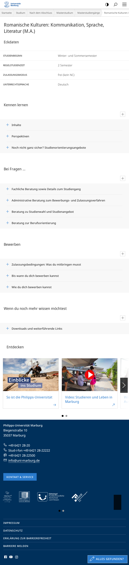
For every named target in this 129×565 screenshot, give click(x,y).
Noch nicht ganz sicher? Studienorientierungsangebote (49, 146)
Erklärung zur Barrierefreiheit (27, 538)
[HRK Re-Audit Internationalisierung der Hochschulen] (26, 496)
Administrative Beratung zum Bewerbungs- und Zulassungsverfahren (58, 199)
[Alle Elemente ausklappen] (122, 114)
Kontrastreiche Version (107, 4)
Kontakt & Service (20, 477)
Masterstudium (64, 12)
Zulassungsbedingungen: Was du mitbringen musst (46, 263)
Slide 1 (63, 416)
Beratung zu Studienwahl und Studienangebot (43, 211)
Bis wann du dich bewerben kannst (35, 275)
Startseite (7, 12)
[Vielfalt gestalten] (9, 496)
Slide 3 (66, 416)
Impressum (11, 523)
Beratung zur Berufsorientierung (34, 222)
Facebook (5, 558)
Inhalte (16, 124)
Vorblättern (124, 385)
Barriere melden (15, 546)
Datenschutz (13, 530)
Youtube (11, 558)
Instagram (17, 558)
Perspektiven (20, 135)
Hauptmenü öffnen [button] (124, 4)
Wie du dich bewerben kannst (32, 286)
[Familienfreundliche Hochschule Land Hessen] (53, 496)
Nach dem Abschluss (41, 12)
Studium (20, 12)
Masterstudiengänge (88, 12)
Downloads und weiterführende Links (37, 327)
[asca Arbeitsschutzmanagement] (82, 496)
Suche (115, 4)
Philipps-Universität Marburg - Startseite (13, 4)
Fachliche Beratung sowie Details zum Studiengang (46, 188)
